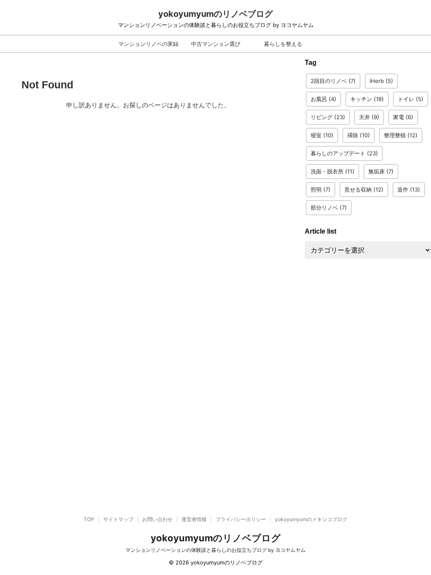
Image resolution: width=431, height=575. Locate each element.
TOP (89, 519)
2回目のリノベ (333, 80)
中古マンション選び (215, 43)
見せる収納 (363, 189)
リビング (328, 117)
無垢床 (381, 171)
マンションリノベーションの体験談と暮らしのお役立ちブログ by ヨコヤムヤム (215, 550)
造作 (408, 189)
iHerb (381, 80)
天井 (369, 117)
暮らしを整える (283, 43)
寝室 (322, 135)
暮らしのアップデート (344, 153)
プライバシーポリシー (241, 519)
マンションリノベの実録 (148, 43)
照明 (320, 189)
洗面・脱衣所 (332, 171)
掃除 (358, 135)
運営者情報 (194, 519)
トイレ (410, 99)
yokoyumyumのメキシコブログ (311, 519)
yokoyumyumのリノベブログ (215, 14)
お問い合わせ (157, 519)
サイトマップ (118, 519)
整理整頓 (401, 135)
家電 (403, 117)
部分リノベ (329, 207)
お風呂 (323, 99)
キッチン (367, 99)
